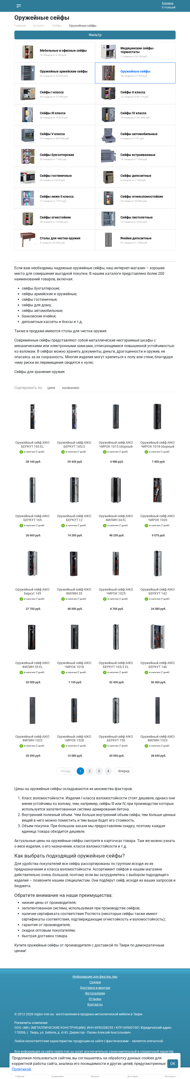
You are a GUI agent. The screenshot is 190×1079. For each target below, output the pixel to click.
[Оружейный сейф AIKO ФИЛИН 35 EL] (32, 637)
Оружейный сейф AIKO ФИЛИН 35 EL (32, 665)
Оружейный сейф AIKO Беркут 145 (32, 591)
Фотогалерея (95, 993)
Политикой (21, 1069)
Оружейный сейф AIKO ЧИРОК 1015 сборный (116, 444)
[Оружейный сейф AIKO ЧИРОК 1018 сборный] (157, 416)
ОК (172, 1063)
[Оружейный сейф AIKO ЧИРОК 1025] (116, 563)
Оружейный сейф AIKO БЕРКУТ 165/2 (74, 444)
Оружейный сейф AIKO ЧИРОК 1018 (74, 665)
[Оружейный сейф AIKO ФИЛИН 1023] (32, 710)
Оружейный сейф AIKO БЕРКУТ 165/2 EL (116, 665)
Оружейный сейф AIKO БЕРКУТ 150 (116, 738)
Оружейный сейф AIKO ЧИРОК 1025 (116, 591)
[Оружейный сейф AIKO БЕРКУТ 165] (32, 490)
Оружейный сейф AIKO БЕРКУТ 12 (74, 518)
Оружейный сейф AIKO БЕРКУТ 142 (157, 591)
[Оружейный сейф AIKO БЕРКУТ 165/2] (74, 416)
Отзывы (95, 999)
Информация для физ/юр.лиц (95, 976)
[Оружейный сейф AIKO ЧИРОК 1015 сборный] (116, 416)
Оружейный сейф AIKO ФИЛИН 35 (74, 591)
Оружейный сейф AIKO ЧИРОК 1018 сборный (157, 444)
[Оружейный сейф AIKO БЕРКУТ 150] (116, 710)
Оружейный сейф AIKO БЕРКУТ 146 (157, 665)
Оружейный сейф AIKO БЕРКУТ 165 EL (32, 444)
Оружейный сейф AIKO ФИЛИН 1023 (32, 738)
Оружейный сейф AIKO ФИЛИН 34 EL (116, 518)
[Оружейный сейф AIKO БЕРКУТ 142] (157, 563)
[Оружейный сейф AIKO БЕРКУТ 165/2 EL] (116, 637)
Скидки (95, 982)
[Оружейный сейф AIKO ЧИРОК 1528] (74, 710)
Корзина (167, 3)
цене (51, 388)
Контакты (95, 1004)
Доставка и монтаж (95, 988)
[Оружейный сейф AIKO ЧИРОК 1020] (157, 490)
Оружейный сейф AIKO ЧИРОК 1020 (157, 518)
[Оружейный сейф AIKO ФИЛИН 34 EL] (116, 490)
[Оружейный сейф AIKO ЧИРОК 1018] (74, 637)
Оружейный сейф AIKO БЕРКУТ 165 (32, 518)
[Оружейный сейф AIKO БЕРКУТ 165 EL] (32, 416)
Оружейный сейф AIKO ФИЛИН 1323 (157, 738)
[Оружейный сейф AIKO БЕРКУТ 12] (74, 490)
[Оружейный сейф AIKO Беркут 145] (32, 563)
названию (70, 388)
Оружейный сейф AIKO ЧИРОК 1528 (74, 738)
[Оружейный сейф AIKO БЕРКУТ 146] (157, 637)
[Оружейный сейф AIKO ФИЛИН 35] (74, 563)
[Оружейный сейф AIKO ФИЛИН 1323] (157, 710)
